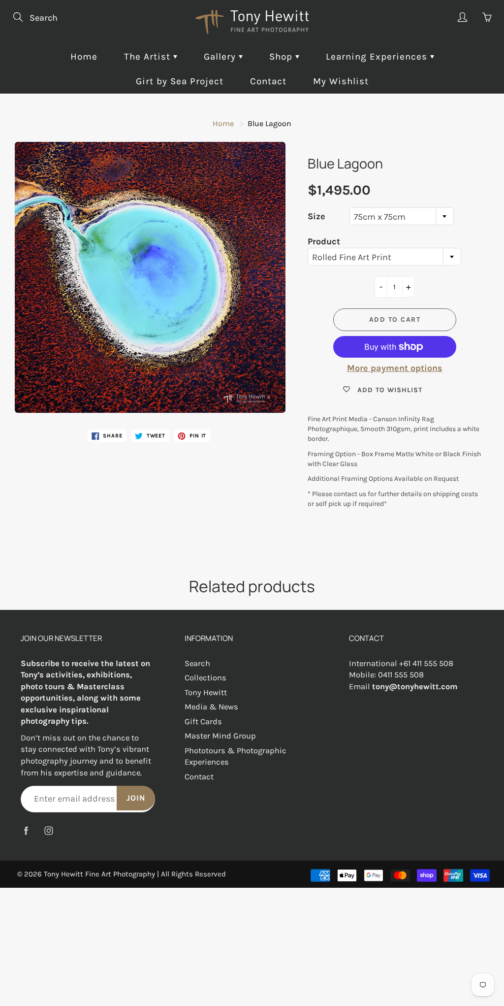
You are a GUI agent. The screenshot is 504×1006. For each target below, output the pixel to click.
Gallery (221, 56)
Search (197, 663)
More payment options (394, 368)
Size (316, 216)
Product (324, 241)
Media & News (211, 706)
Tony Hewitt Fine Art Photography (99, 874)
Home (83, 56)
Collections (205, 677)
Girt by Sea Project (179, 81)
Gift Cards (203, 721)
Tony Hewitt (206, 692)
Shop (282, 56)
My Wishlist (341, 81)
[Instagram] (48, 830)
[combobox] (401, 216)
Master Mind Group (220, 735)
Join (135, 798)
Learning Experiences (378, 56)
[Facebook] (25, 830)
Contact (268, 81)
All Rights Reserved (193, 874)
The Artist (148, 56)
